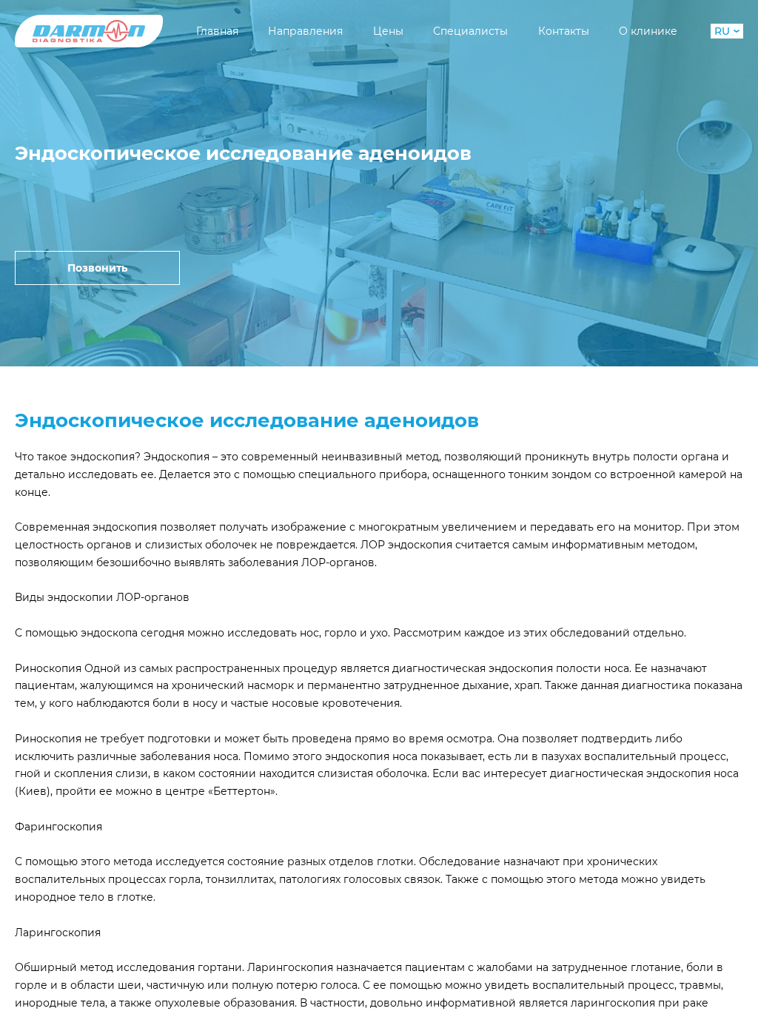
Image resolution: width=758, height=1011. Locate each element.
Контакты (563, 31)
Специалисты (470, 31)
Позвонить (97, 268)
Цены (388, 31)
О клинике (648, 31)
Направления (305, 31)
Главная (217, 31)
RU (722, 31)
